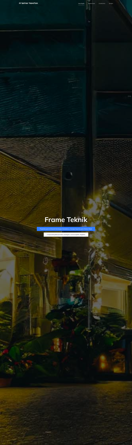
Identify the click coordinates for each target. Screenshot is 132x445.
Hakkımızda (91, 3)
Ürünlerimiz (102, 3)
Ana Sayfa (81, 3)
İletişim (111, 3)
